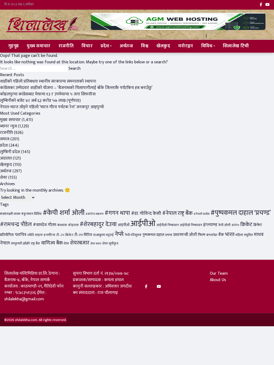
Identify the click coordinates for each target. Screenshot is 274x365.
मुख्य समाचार (38, 46)
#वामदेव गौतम (44, 224)
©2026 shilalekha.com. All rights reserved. (35, 320)
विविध (206, 46)
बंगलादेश (211, 235)
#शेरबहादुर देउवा (98, 224)
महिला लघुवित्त (244, 235)
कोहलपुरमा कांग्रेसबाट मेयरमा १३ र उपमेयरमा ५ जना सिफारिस (48, 94)
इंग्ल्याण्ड (210, 224)
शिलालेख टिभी (236, 46)
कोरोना (235, 225)
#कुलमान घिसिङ (31, 214)
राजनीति (66, 46)
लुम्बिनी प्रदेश (10, 152)
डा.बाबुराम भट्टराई (103, 235)
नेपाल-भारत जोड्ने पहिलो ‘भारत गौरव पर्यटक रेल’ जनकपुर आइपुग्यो (52, 107)
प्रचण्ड (168, 235)
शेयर (3, 177)
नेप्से (119, 234)
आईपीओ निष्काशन (168, 225)
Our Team (219, 273)
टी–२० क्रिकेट (64, 235)
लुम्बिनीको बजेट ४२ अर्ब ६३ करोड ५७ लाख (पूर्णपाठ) (40, 100)
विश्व (145, 46)
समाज (4, 139)
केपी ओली (224, 225)
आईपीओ (143, 223)
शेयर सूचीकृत (110, 243)
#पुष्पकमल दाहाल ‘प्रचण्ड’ (241, 212)
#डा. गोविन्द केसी (146, 213)
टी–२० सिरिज (83, 235)
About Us (218, 280)
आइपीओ (124, 225)
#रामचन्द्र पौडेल (16, 224)
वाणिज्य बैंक (52, 243)
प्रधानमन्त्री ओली (185, 234)
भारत (229, 234)
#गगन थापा (117, 213)
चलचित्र (20, 234)
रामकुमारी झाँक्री (20, 243)
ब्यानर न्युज (8, 126)
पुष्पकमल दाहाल (153, 235)
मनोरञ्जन (185, 46)
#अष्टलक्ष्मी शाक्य (10, 214)
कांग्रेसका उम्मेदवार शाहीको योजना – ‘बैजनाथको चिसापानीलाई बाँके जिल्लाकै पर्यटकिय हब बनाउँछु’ (76, 87)
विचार (87, 46)
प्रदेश (105, 46)
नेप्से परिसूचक (133, 235)
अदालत (6, 158)
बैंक (221, 234)
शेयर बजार (95, 243)
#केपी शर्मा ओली (64, 213)
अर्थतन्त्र (126, 46)
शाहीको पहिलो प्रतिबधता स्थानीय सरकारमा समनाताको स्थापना (48, 81)
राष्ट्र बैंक (35, 243)
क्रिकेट (246, 224)
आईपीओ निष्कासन (191, 225)
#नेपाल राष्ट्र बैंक (177, 213)
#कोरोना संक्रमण (95, 214)
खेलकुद (163, 46)
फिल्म (201, 235)
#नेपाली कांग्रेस (202, 214)
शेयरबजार (79, 242)
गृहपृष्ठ (13, 46)
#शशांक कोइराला (68, 225)
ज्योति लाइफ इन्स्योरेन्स (41, 235)
